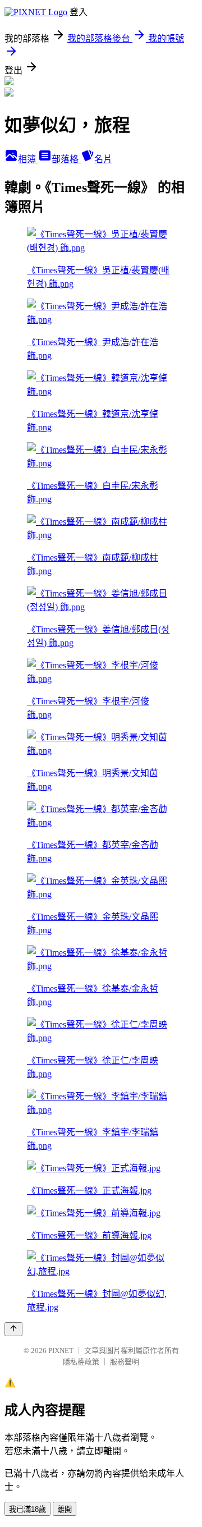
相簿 (28, 159)
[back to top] (13, 1329)
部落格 (66, 159)
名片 (103, 159)
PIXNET (61, 1350)
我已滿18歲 (27, 1509)
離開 (64, 1509)
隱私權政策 (81, 1362)
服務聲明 (124, 1362)
